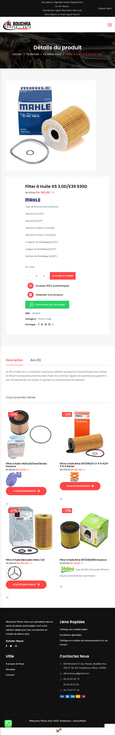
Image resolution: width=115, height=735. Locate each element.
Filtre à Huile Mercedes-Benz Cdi (25, 559)
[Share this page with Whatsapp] (53, 324)
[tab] (14, 361)
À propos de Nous (15, 663)
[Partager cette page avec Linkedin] (49, 324)
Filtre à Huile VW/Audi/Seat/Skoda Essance (26, 465)
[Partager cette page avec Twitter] (42, 324)
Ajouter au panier (62, 275)
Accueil (17, 54)
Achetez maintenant (24, 491)
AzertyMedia (79, 721)
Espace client (105, 8)
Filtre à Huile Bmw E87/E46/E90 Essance (83, 559)
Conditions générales (71, 635)
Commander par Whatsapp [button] (50, 304)
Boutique (10, 669)
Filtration (32, 54)
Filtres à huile (52, 54)
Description (14, 360)
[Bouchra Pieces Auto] (17, 24)
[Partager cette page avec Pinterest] (46, 324)
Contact (10, 675)
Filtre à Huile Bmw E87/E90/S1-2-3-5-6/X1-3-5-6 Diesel (84, 465)
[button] (38, 324)
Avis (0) (35, 360)
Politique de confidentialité (73, 629)
